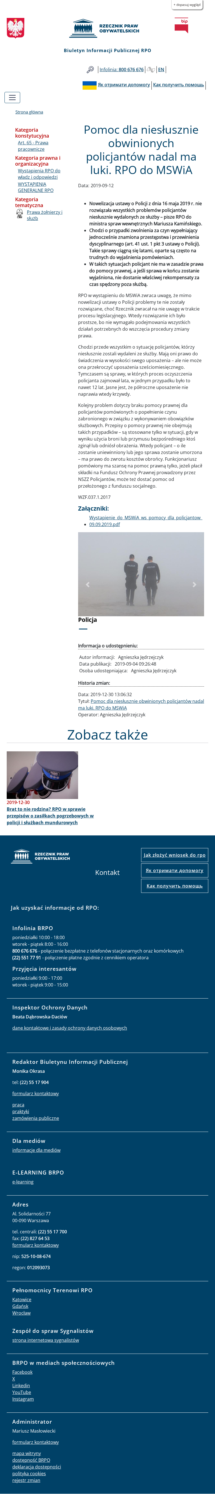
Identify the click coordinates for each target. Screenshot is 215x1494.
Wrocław (21, 1313)
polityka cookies (29, 1473)
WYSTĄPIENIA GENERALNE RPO (35, 187)
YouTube (21, 1392)
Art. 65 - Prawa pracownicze (33, 146)
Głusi (151, 69)
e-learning (23, 1182)
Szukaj (90, 69)
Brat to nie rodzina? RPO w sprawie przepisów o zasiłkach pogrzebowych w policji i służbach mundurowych (50, 816)
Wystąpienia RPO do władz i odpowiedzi (39, 174)
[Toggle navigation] (12, 97)
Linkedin (21, 1385)
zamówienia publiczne (35, 1118)
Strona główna (29, 112)
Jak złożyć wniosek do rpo (175, 855)
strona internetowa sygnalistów (45, 1340)
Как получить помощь (175, 886)
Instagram (23, 1399)
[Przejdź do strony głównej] (107, 28)
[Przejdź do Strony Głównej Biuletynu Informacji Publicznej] (181, 25)
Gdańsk (20, 1306)
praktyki (20, 1111)
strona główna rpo (40, 857)
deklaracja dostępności (36, 1467)
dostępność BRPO (31, 1460)
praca (18, 1105)
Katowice (21, 1299)
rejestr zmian (26, 1480)
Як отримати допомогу (175, 870)
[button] (87, 584)
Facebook (22, 1372)
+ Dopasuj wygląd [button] (187, 4)
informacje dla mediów (36, 1150)
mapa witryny (26, 1453)
